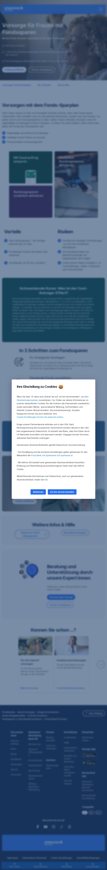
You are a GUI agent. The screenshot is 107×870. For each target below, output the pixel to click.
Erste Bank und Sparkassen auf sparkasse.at (52, 455)
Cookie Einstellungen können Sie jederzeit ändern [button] (40, 417)
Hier (54, 400)
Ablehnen (38, 492)
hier (46, 479)
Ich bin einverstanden (62, 492)
